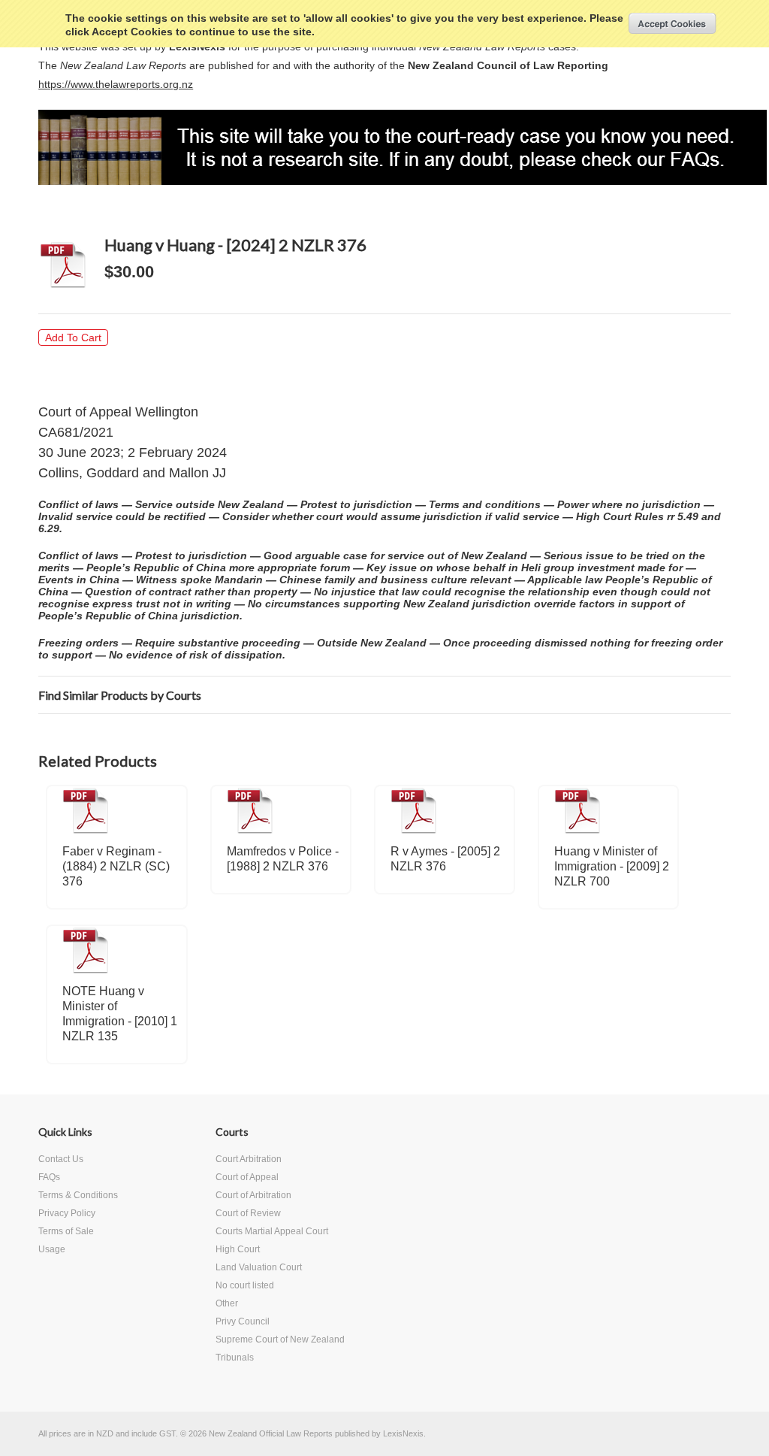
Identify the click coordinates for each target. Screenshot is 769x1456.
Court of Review (248, 1213)
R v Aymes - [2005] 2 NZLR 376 (445, 859)
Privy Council (243, 1321)
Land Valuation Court (259, 1267)
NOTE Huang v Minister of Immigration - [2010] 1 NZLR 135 (119, 1014)
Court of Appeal (247, 1177)
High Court (238, 1249)
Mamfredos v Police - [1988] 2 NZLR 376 (283, 859)
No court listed (245, 1285)
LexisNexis (403, 1433)
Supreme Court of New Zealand (280, 1339)
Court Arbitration (249, 1159)
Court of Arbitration (253, 1195)
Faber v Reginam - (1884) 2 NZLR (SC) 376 (116, 866)
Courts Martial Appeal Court (272, 1231)
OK (672, 23)
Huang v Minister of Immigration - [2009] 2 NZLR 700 (611, 866)
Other (227, 1303)
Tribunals (235, 1357)
